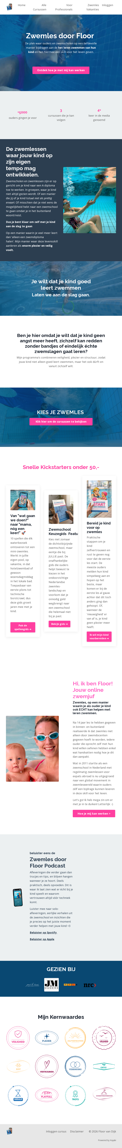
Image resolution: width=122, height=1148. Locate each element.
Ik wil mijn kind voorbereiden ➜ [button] (99, 636)
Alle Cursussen (39, 7)
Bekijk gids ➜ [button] (59, 624)
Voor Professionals (63, 7)
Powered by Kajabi (107, 1140)
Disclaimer (77, 1131)
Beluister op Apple (42, 939)
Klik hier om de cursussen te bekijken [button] (61, 421)
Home (21, 5)
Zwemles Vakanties (92, 7)
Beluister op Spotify (43, 932)
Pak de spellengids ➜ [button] (22, 627)
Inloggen (107, 5)
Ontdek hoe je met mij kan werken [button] (61, 70)
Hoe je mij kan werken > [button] (94, 813)
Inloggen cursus (56, 1131)
